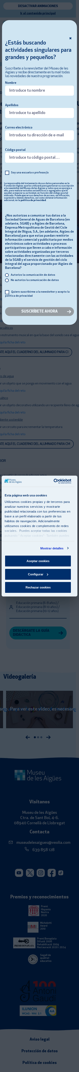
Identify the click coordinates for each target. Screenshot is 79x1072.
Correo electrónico (18, 127)
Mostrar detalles (52, 548)
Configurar (35, 574)
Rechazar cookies (38, 587)
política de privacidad (33, 200)
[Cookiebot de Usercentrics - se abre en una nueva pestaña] (54, 481)
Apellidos (11, 105)
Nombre (10, 83)
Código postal (15, 150)
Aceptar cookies (38, 561)
